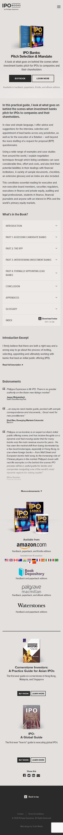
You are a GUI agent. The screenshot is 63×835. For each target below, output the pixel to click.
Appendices (12, 297)
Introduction (14, 225)
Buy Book (20, 78)
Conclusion (13, 286)
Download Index (49, 320)
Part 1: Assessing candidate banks (26, 237)
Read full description (12, 364)
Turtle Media (38, 826)
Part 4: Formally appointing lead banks (25, 272)
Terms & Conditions (36, 814)
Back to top (34, 796)
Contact (20, 814)
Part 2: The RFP (14, 248)
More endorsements (30, 491)
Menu (57, 6)
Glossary (11, 308)
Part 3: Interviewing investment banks (28, 259)
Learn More (42, 78)
